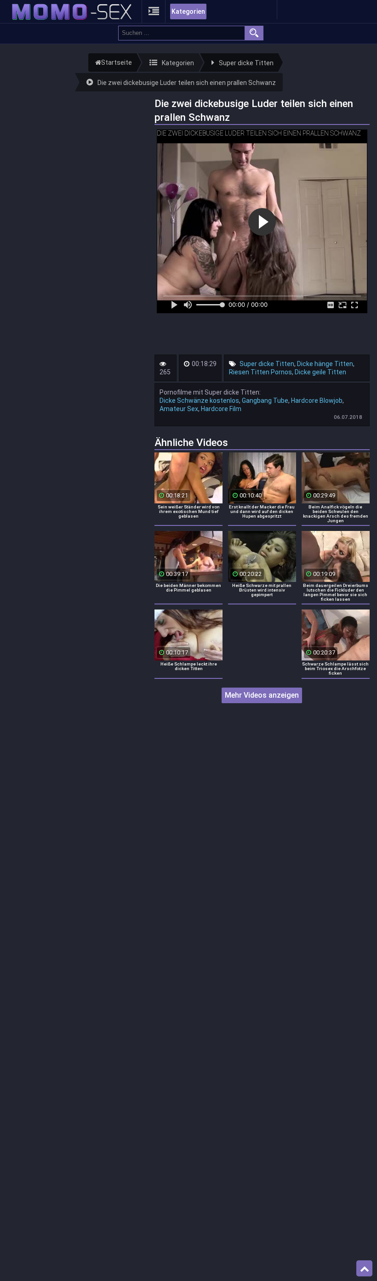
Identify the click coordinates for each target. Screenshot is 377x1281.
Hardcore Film (221, 408)
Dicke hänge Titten (325, 363)
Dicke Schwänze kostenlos (199, 400)
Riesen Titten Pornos (260, 372)
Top (364, 1268)
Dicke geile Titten (320, 372)
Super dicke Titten (267, 363)
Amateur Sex (179, 408)
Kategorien (188, 11)
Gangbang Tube (265, 400)
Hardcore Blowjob (317, 400)
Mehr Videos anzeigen (262, 695)
